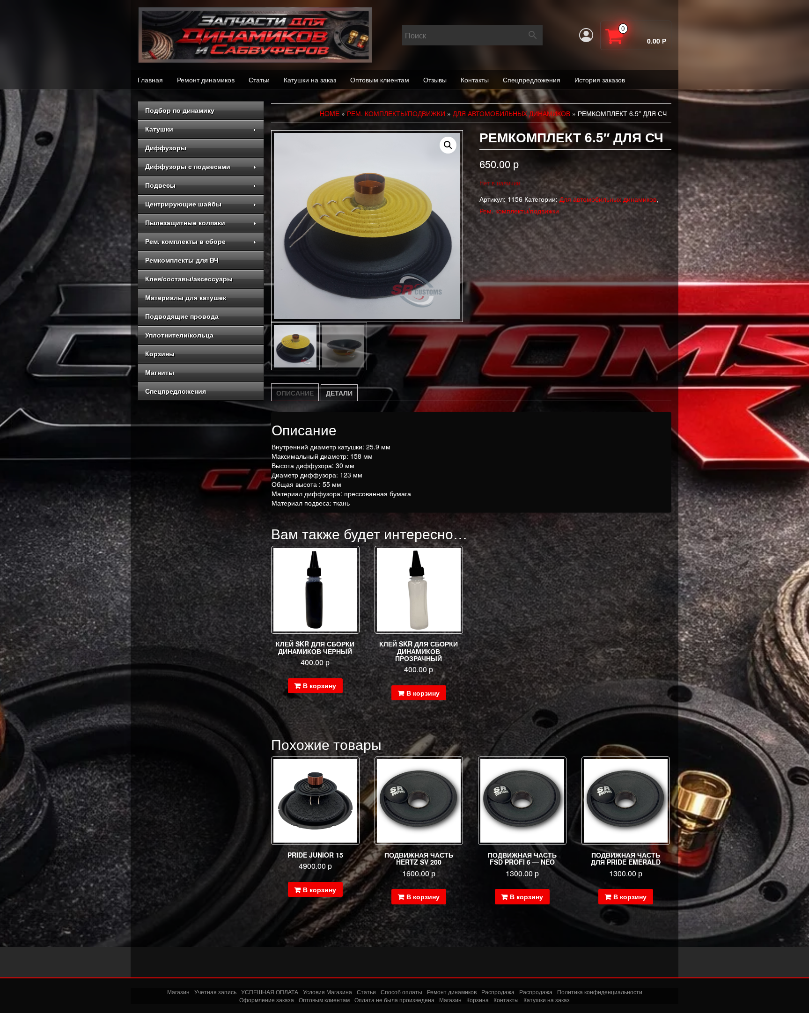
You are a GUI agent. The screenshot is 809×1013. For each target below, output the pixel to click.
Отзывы (435, 79)
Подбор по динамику (179, 110)
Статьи (259, 79)
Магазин (178, 992)
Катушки (159, 129)
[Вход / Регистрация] (586, 35)
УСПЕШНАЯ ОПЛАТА (269, 992)
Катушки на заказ (310, 79)
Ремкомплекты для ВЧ (182, 260)
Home (329, 113)
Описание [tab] (295, 392)
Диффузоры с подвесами (187, 166)
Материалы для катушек (185, 297)
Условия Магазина (327, 992)
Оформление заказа (266, 1000)
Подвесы (160, 185)
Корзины (160, 354)
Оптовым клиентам (379, 79)
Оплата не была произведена (394, 1000)
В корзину (319, 685)
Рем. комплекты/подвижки (396, 113)
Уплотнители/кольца (179, 335)
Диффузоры (165, 148)
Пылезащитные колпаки (185, 223)
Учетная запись (215, 992)
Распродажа (498, 992)
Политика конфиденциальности (599, 992)
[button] (448, 145)
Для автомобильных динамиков (511, 113)
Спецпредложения (531, 79)
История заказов (599, 79)
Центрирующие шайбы (183, 204)
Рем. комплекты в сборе (185, 241)
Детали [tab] (339, 392)
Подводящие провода (182, 316)
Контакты (475, 79)
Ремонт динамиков (206, 79)
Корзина (477, 1000)
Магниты (159, 372)
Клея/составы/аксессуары (189, 279)
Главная (150, 79)
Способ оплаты (401, 992)
